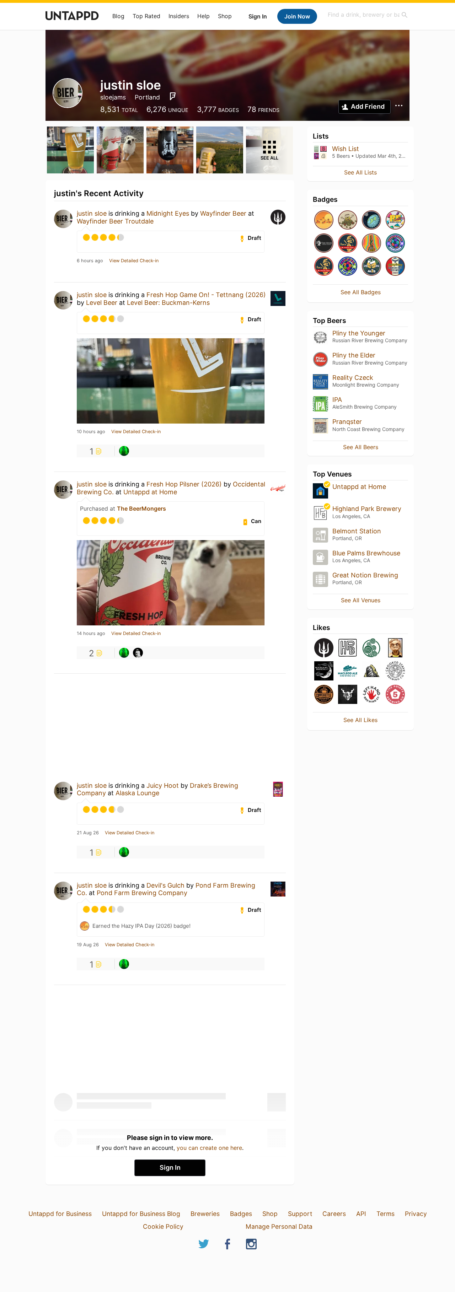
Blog (118, 16)
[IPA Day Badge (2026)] (348, 220)
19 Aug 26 (88, 944)
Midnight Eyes (167, 213)
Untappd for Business (60, 1213)
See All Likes (360, 719)
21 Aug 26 (88, 832)
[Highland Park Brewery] (348, 648)
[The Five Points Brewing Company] (395, 694)
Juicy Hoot (162, 785)
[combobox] (368, 15)
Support (300, 1213)
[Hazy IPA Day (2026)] (324, 220)
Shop (225, 16)
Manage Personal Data (279, 1226)
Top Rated (146, 16)
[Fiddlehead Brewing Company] (371, 648)
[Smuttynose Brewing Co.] (371, 671)
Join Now (297, 16)
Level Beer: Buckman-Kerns (168, 302)
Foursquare (173, 96)
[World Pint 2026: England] (395, 243)
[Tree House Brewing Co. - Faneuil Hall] (324, 243)
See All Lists (360, 172)
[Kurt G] (138, 653)
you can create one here (209, 1147)
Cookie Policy (163, 1226)
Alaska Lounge (137, 793)
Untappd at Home (150, 492)
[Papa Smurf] (124, 451)
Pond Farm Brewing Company (142, 893)
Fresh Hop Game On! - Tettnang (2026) (206, 294)
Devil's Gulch (165, 885)
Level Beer (101, 302)
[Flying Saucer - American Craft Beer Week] (395, 266)
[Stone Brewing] (348, 694)
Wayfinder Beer (223, 213)
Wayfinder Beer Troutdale (115, 221)
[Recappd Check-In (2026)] (395, 220)
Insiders (178, 16)
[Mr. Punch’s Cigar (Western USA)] (324, 266)
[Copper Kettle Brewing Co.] (324, 694)
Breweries (205, 1213)
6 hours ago (90, 260)
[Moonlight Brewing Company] (324, 671)
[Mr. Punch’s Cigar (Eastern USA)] (348, 243)
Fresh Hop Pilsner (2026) (184, 484)
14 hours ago (91, 633)
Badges (241, 1213)
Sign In (257, 16)
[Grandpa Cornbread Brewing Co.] (395, 648)
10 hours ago (91, 431)
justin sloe (92, 213)
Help (203, 16)
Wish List (345, 148)
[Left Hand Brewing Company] (371, 694)
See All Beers (360, 447)
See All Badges (361, 292)
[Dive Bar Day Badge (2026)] (371, 243)
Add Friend (368, 106)
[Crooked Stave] (395, 671)
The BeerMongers (141, 508)
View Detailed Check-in (134, 260)
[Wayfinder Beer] (324, 648)
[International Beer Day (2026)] (371, 220)
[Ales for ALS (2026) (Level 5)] (371, 266)
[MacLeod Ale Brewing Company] (348, 671)
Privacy (416, 1213)
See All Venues (360, 600)
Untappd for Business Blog (141, 1213)
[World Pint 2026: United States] (348, 266)
